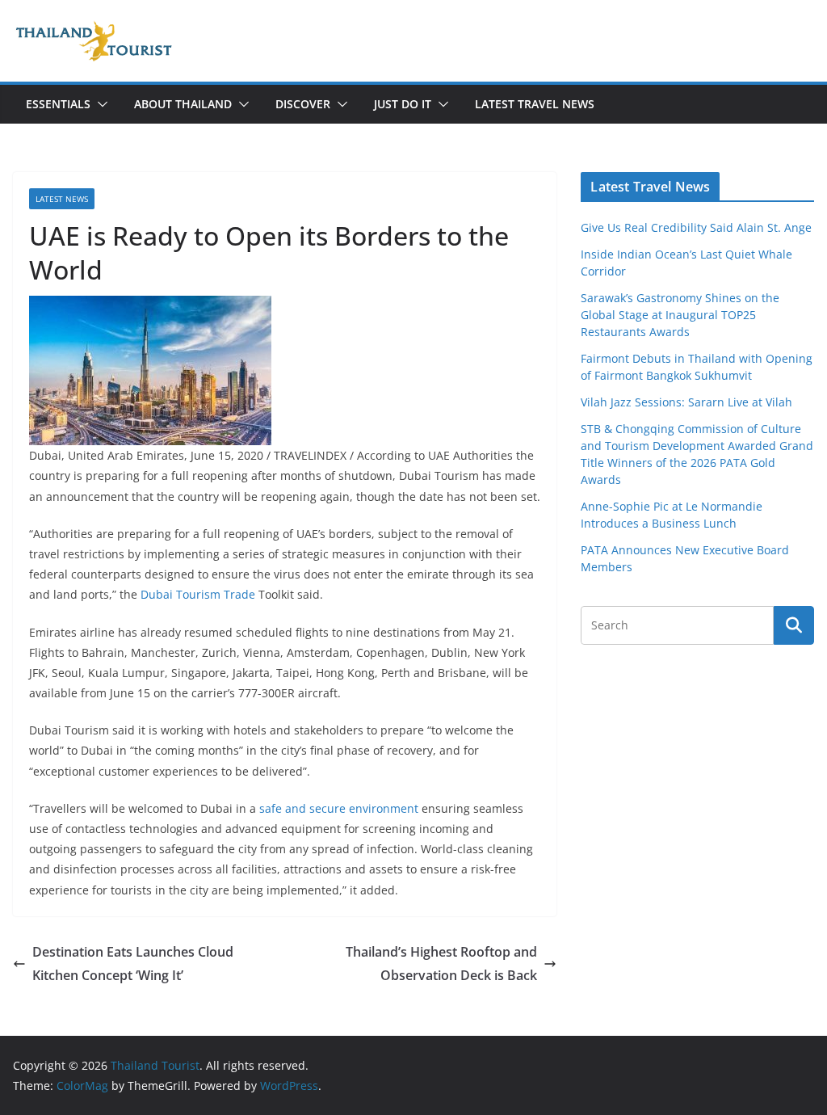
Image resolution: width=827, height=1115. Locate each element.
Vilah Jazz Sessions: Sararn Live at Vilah (686, 402)
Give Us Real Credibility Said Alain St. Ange (696, 227)
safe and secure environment (338, 808)
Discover (302, 104)
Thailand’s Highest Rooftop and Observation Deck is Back (441, 963)
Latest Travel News (534, 104)
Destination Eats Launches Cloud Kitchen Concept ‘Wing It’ (132, 963)
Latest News (62, 198)
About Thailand (183, 104)
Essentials (58, 104)
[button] (99, 104)
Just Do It (402, 104)
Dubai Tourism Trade (198, 594)
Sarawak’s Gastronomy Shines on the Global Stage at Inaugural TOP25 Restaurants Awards (680, 314)
